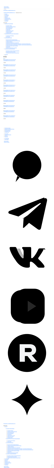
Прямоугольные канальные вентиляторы (13, 40)
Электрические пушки (9, 30)
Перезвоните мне (19, 12)
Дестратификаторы (9, 27)
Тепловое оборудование (9, 23)
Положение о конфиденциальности (9, 10)
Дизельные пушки (9, 31)
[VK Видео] (27, 306)
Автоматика (8, 46)
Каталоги (6, 54)
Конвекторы (8, 29)
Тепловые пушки (7, 131)
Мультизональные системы (10, 51)
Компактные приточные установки (12, 45)
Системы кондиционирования (10, 48)
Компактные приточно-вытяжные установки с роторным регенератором (18, 43)
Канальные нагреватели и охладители (12, 42)
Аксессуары (8, 36)
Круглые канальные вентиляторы (11, 39)
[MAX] (27, 165)
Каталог (6, 426)
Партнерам (7, 139)
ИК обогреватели (9, 28)
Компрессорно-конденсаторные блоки (12, 52)
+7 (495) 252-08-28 (6, 12)
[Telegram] (27, 212)
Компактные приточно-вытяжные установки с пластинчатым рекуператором (19, 44)
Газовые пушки (8, 32)
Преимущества (7, 461)
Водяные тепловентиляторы (11, 26)
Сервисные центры (8, 134)
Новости (6, 135)
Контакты (6, 136)
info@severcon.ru (12, 12)
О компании (7, 138)
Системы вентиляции (8, 37)
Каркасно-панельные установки (11, 47)
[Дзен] (27, 399)
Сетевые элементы (9, 41)
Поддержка (7, 463)
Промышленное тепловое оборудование (11, 33)
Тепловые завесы (9, 25)
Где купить (6, 133)
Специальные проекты (10, 35)
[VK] (27, 259)
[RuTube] (27, 352)
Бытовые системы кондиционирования (12, 50)
